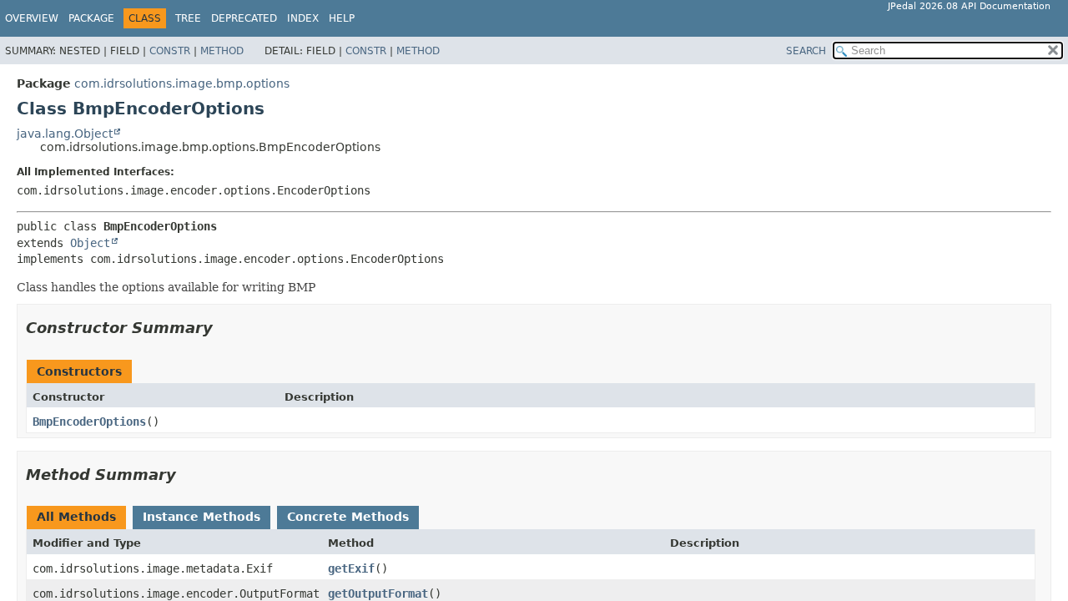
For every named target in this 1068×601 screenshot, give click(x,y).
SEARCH (806, 51)
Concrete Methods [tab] (348, 516)
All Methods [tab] (76, 516)
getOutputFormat (378, 593)
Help (342, 18)
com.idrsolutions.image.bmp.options (182, 83)
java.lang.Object (65, 133)
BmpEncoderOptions (89, 421)
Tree (188, 18)
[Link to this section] (224, 327)
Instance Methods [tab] (201, 516)
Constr (169, 51)
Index (303, 18)
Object (90, 243)
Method (222, 51)
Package (91, 18)
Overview (31, 18)
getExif (351, 568)
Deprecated (244, 18)
